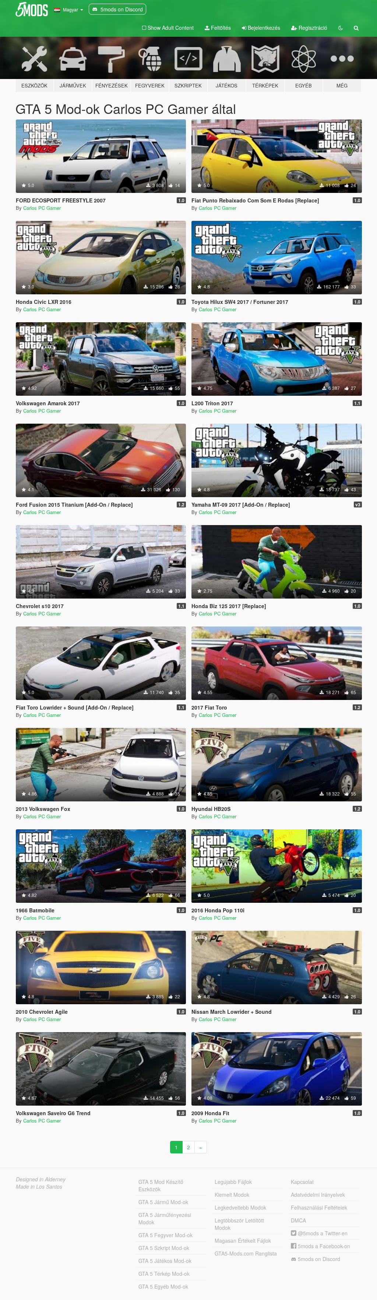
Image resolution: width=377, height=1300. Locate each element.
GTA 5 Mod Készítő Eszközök (160, 1185)
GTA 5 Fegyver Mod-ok (165, 1235)
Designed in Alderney (41, 1179)
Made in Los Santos (39, 1186)
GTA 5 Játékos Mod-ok (164, 1260)
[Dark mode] (340, 27)
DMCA (298, 1220)
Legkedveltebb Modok (240, 1207)
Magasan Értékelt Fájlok (243, 1240)
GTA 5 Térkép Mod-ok (164, 1273)
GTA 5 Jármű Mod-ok (163, 1202)
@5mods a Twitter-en (322, 1233)
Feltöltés (220, 27)
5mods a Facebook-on (323, 1246)
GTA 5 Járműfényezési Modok (164, 1218)
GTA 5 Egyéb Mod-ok (163, 1286)
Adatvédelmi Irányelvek (318, 1194)
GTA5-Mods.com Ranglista (246, 1253)
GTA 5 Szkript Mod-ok (163, 1247)
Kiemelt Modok (232, 1194)
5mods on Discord (318, 1259)
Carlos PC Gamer (42, 207)
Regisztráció (312, 27)
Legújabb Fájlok (233, 1181)
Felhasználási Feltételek (319, 1207)
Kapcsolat (302, 1181)
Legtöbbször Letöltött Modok (239, 1224)
